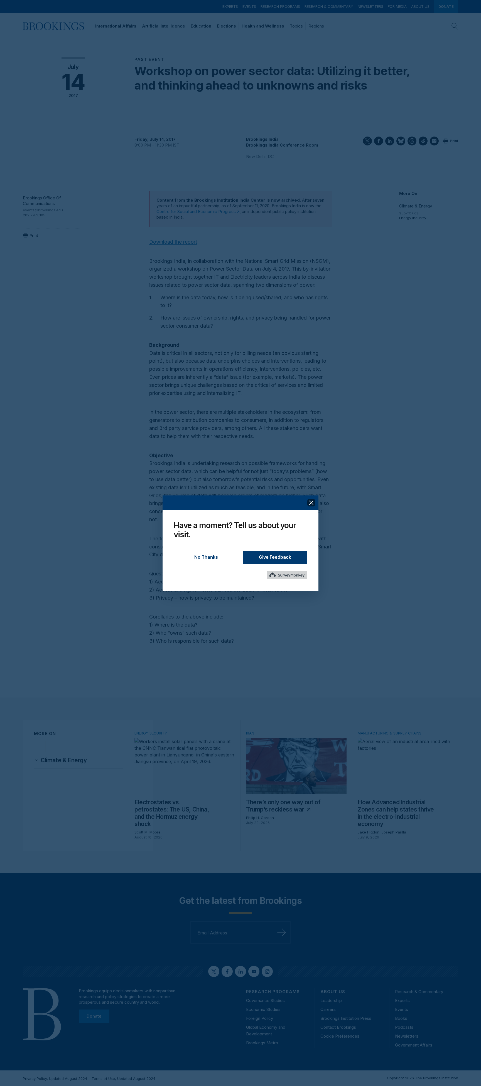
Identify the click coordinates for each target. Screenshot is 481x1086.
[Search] (454, 26)
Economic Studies (263, 1009)
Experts (230, 6)
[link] (64, 760)
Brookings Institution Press (345, 1018)
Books (401, 1018)
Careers (328, 1009)
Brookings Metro (262, 1042)
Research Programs (280, 6)
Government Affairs (413, 1045)
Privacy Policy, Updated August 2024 (55, 1078)
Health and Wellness (263, 26)
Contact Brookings (338, 1027)
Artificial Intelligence (163, 26)
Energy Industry (412, 218)
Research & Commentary (329, 6)
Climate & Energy (415, 206)
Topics (296, 26)
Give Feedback (275, 557)
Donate (446, 6)
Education (201, 26)
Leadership (331, 1000)
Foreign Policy (259, 1018)
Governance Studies (265, 1000)
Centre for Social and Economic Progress (196, 211)
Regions (316, 26)
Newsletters (370, 6)
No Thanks (206, 557)
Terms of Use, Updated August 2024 (123, 1078)
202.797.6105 (34, 215)
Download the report (173, 242)
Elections (226, 26)
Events (249, 6)
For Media (397, 6)
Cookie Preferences (339, 1036)
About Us (420, 6)
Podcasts (404, 1027)
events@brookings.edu (43, 210)
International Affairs (115, 26)
